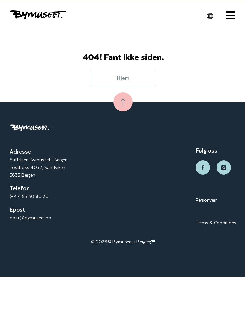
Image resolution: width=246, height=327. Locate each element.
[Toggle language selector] (210, 16)
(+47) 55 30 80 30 (29, 196)
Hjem (123, 78)
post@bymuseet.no (30, 217)
